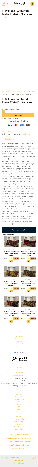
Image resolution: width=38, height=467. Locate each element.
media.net (20, 463)
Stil (19, 402)
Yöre (19, 412)
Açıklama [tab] (7, 136)
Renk (19, 404)
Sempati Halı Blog (19, 448)
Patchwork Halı (19, 399)
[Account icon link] (7, 4)
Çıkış (19, 349)
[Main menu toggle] (32, 4)
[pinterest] (23, 352)
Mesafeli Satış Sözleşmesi (19, 445)
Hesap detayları (19, 344)
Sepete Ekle (18, 115)
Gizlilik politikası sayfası (19, 435)
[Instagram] (17, 352)
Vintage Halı (19, 397)
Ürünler (13, 92)
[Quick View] (12, 258)
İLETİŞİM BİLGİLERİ (19, 376)
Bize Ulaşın (19, 339)
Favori (19, 331)
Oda (19, 407)
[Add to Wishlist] (3, 111)
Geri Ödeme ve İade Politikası (19, 442)
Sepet (19, 334)
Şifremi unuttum (19, 346)
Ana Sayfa (5, 92)
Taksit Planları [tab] (9, 139)
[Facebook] (15, 352)
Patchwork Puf (19, 426)
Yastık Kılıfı (21, 92)
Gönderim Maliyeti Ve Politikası (19, 438)
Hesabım (19, 341)
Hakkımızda (19, 336)
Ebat (19, 409)
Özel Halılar (19, 429)
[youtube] (20, 352)
